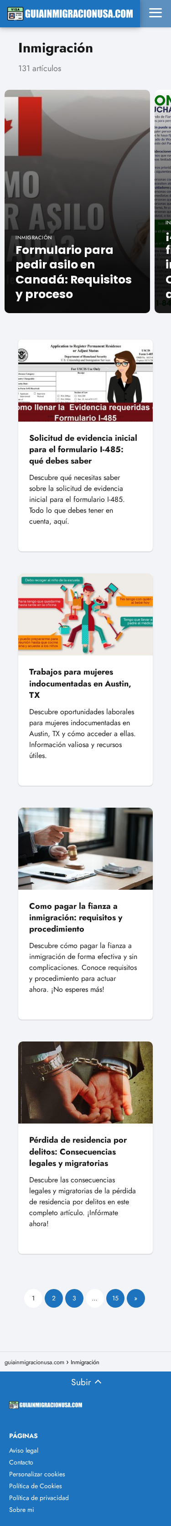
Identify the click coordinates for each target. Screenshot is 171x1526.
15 (115, 1298)
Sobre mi (21, 1509)
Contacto (21, 1462)
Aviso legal (23, 1450)
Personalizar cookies (37, 1474)
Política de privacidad (39, 1497)
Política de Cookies (35, 1485)
